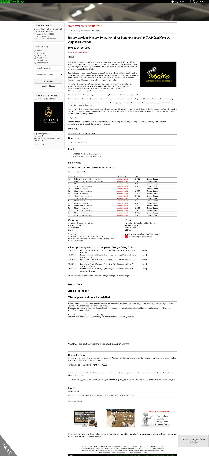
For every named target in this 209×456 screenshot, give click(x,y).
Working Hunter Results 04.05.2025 (87, 156)
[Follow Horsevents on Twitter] (193, 2)
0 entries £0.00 (179, 2)
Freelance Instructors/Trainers (110, 446)
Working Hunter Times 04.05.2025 (86, 31)
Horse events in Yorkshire (104, 450)
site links (140, 448)
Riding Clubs (133, 446)
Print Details (79, 401)
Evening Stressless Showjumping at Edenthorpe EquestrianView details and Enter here (48, 34)
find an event (93, 446)
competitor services (157, 448)
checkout (155, 450)
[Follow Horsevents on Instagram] (197, 2)
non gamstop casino (134, 453)
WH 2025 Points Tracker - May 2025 (87, 154)
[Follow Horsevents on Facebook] (189, 2)
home (145, 453)
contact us (83, 446)
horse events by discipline (109, 448)
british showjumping (118, 453)
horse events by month (156, 446)
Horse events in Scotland (137, 450)
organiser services (88, 450)
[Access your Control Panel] (22, 1)
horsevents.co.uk (9, 1)
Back (70, 401)
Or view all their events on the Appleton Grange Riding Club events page (98, 275)
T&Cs (146, 448)
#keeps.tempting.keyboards (140, 236)
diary (97, 448)
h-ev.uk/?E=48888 (75, 391)
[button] (158, 74)
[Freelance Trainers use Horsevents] (155, 427)
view (144, 250)
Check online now (108, 167)
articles (124, 446)
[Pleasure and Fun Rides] (120, 427)
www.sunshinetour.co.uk (117, 77)
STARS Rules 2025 (80, 143)
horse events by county (128, 448)
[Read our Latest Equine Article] (85, 427)
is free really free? (121, 450)
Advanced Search (48, 86)
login (149, 450)
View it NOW (193, 443)
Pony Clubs (142, 446)
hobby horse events (87, 448)
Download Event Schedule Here (81, 133)
